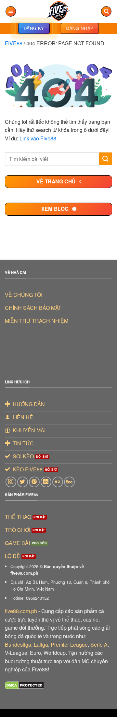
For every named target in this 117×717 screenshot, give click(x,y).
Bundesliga (18, 644)
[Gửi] (105, 158)
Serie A (99, 644)
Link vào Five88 (38, 138)
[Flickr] (57, 482)
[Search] (106, 11)
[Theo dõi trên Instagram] (11, 482)
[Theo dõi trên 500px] (69, 482)
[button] (11, 11)
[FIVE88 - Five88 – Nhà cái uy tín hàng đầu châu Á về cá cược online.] (58, 11)
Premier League (69, 644)
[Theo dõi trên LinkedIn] (46, 482)
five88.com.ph (21, 611)
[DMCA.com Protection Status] (24, 684)
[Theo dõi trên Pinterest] (34, 482)
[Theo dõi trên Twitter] (22, 482)
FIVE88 (13, 43)
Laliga (41, 644)
